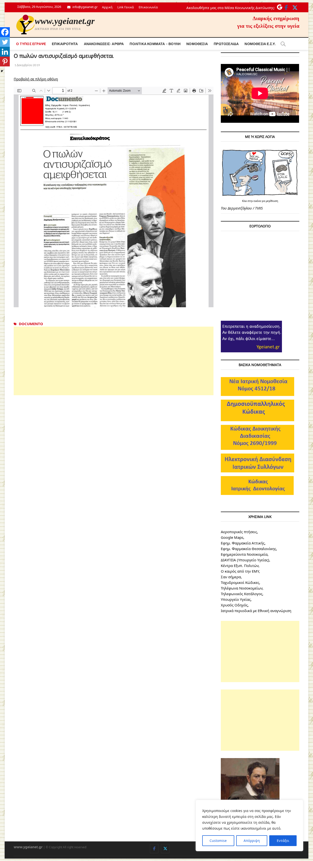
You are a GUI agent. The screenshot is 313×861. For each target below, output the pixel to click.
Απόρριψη (252, 840)
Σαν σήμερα (231, 576)
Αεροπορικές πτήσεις (239, 531)
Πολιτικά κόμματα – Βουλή (155, 44)
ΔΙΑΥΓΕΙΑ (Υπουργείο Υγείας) (245, 559)
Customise (218, 840)
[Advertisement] (113, 361)
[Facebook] (5, 32)
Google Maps (232, 537)
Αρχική (107, 7)
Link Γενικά (125, 7)
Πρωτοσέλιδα (226, 44)
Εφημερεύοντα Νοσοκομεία (244, 554)
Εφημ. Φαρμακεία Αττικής (243, 543)
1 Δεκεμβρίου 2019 (27, 65)
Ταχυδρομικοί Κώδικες (240, 582)
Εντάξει (283, 840)
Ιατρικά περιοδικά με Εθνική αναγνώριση (256, 610)
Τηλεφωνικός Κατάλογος (241, 593)
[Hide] (2, 71)
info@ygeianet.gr (85, 7)
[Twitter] (5, 42)
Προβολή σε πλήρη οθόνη (36, 78)
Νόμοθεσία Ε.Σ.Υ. (260, 44)
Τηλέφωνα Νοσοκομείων (241, 588)
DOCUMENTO (31, 323)
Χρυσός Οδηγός (234, 605)
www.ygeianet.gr (65, 21)
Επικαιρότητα (65, 44)
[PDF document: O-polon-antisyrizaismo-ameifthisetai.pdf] (113, 197)
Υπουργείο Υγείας (236, 599)
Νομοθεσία (197, 44)
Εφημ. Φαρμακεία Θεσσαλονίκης (248, 548)
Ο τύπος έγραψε (31, 44)
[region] (249, 825)
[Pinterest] (5, 61)
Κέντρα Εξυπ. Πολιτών (239, 565)
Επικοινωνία (148, 7)
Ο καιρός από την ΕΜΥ (240, 571)
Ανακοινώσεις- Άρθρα (104, 44)
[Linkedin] (5, 52)
